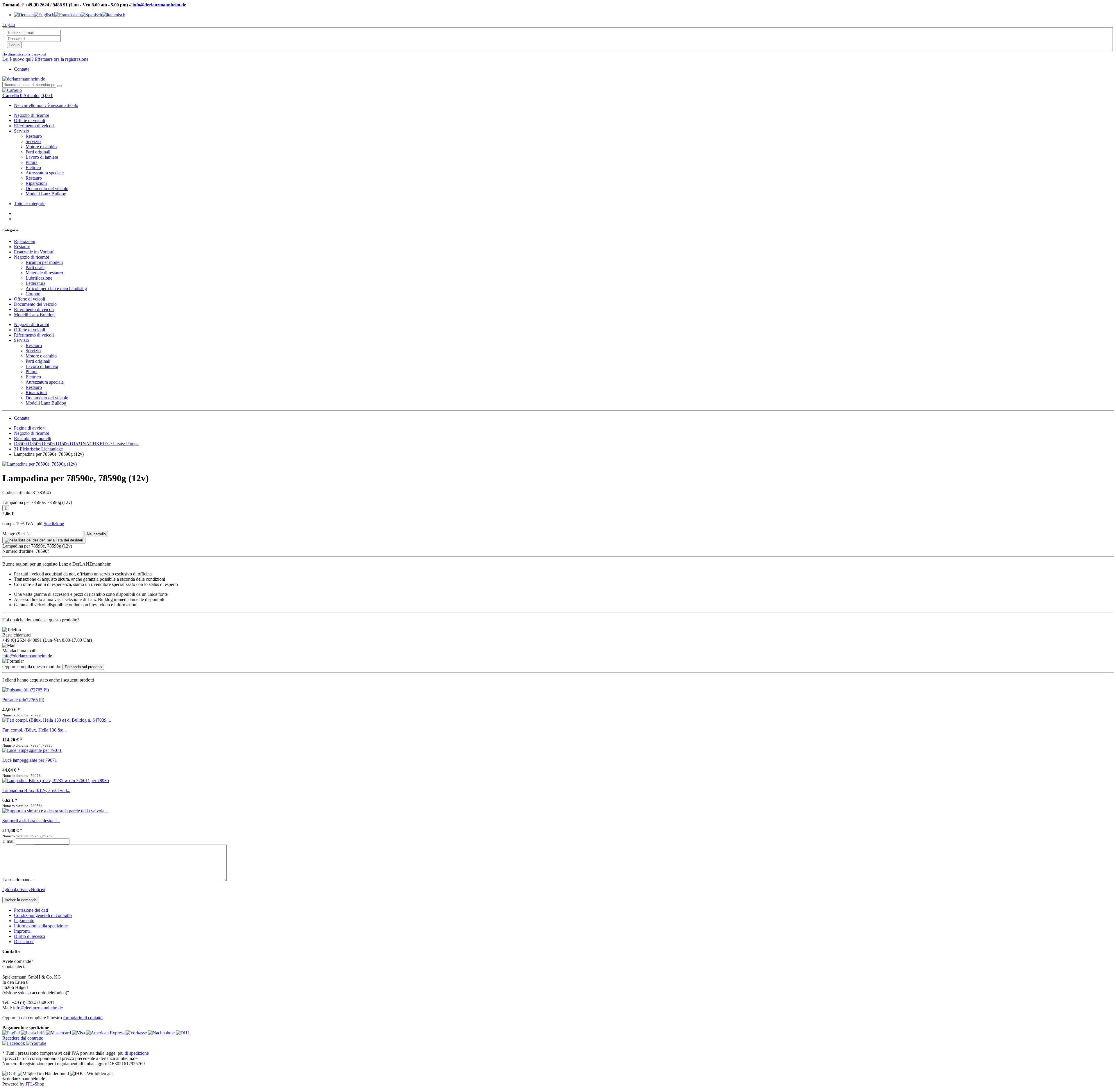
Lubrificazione (39, 278)
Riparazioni (36, 183)
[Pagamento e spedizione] (11, 1032)
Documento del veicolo (47, 188)
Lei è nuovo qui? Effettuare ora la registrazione (45, 59)
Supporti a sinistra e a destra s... (31, 820)
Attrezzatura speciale (45, 172)
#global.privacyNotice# (23, 889)
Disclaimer (24, 941)
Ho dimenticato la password (24, 54)
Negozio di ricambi (31, 115)
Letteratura (35, 283)
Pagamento (24, 920)
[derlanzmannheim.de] (23, 78)
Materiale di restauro (44, 272)
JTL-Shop (35, 1083)
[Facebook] (14, 1043)
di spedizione (137, 1053)
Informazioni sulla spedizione (41, 925)
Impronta (22, 931)
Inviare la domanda (21, 900)
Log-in (14, 45)
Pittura (31, 162)
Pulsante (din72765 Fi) (23, 699)
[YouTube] (36, 1043)
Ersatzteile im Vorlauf (33, 251)
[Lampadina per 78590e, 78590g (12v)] (39, 464)
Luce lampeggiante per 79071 (29, 760)
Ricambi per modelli (44, 262)
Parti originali (38, 151)
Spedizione (54, 523)
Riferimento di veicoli (34, 125)
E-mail (8, 841)
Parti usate (35, 267)
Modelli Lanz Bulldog (46, 193)
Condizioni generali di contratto (43, 915)
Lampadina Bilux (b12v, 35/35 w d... (36, 790)
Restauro (34, 136)
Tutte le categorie (29, 203)
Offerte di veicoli (29, 120)
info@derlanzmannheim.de (159, 4)
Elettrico (33, 167)
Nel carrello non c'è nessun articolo (46, 105)
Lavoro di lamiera (42, 157)
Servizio (21, 130)
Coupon (33, 293)
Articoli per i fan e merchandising (56, 288)
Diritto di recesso (29, 936)
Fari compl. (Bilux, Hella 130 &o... (34, 729)
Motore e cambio (41, 146)
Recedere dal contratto (22, 1038)
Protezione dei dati (31, 910)
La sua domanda (17, 879)
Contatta (21, 69)
